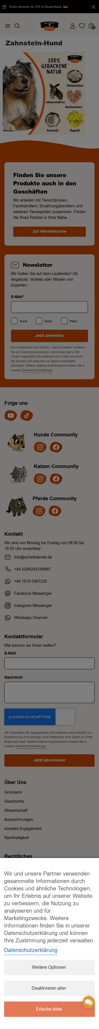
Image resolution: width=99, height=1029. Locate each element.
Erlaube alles (49, 1009)
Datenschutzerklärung (30, 950)
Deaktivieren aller (49, 988)
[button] (88, 1002)
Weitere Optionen (49, 967)
